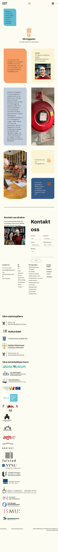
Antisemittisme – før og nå (36, 278)
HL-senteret (32, 284)
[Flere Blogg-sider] (21, 284)
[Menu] (29, 3)
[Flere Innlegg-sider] (22, 286)
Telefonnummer (47, 242)
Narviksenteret (32, 289)
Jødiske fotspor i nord (34, 275)
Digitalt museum (33, 280)
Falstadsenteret (33, 287)
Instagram (49, 271)
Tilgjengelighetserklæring (17, 528)
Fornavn (33, 235)
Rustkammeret (32, 293)
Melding (33, 248)
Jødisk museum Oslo (34, 282)
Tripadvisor (49, 276)
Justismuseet (32, 291)
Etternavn (45, 235)
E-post (33, 242)
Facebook (49, 269)
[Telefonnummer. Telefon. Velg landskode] (45, 245)
